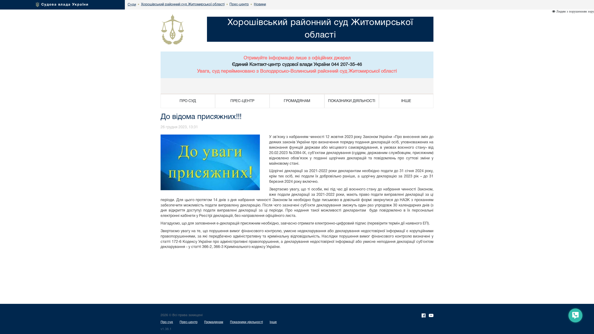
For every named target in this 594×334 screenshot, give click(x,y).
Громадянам (213, 322)
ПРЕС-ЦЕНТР (242, 101)
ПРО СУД (188, 101)
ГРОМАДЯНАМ (297, 101)
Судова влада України (65, 4)
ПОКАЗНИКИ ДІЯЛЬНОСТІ (351, 101)
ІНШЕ (406, 101)
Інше (273, 322)
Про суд (167, 322)
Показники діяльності (246, 322)
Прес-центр (188, 322)
